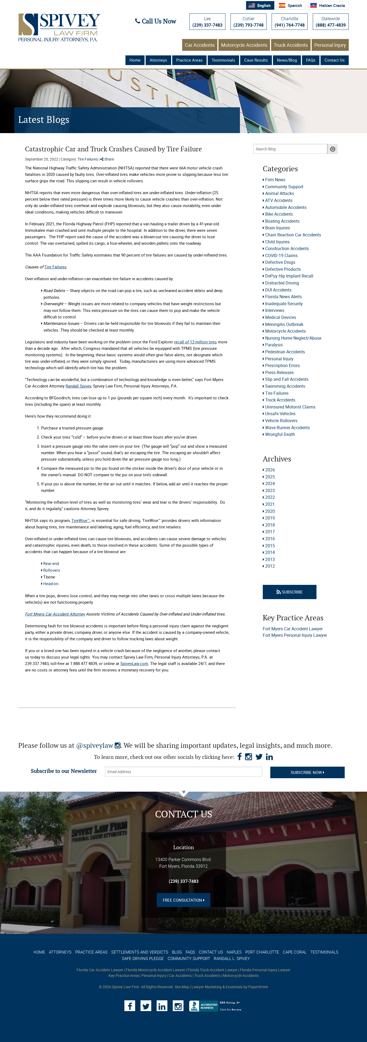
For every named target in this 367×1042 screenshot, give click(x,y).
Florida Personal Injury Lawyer (265, 969)
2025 (270, 477)
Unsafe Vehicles (280, 414)
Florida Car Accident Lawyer (100, 969)
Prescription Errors (282, 365)
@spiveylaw (98, 746)
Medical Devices (280, 317)
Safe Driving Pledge (143, 958)
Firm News (275, 180)
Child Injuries (277, 242)
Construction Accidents (287, 248)
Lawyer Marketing (207, 986)
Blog (177, 952)
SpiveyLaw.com (134, 663)
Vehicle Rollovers (281, 421)
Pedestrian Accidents (285, 352)
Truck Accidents (291, 45)
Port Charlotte (262, 952)
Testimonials (223, 60)
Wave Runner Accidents (287, 428)
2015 (270, 546)
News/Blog (287, 60)
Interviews (274, 310)
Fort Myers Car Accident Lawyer (293, 629)
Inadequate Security (284, 304)
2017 (270, 532)
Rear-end (51, 563)
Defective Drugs (280, 262)
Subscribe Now (307, 772)
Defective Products (283, 269)
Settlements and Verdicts (139, 952)
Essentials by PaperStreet (247, 986)
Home (135, 60)
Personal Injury (330, 45)
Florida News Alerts (283, 297)
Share (108, 159)
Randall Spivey (78, 386)
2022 (270, 497)
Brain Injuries (277, 228)
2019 (270, 518)
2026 (270, 470)
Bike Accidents (279, 214)
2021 (270, 504)
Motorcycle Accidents (244, 45)
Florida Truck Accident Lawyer (213, 969)
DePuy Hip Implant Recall (289, 276)
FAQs (310, 60)
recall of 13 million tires (195, 341)
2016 (270, 539)
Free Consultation (183, 900)
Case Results (256, 60)
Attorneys (158, 60)
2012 (270, 566)
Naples (234, 952)
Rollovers (51, 570)
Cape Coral (295, 952)
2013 (270, 559)
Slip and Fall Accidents (286, 379)
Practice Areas (189, 60)
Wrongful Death (280, 434)
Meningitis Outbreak (284, 324)
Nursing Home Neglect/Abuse (293, 338)
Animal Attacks (279, 193)
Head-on (50, 583)
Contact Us (335, 60)
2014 (270, 552)
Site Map (182, 986)
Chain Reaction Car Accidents (293, 235)
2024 (270, 483)
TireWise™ (80, 520)
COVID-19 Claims (281, 255)
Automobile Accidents (286, 207)
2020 (270, 511)
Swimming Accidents (285, 386)
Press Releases (279, 372)
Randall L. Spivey (232, 958)
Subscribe (292, 592)
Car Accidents (200, 45)
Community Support (284, 187)
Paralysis (274, 345)
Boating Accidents (282, 221)
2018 (270, 525)
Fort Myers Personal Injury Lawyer (295, 635)
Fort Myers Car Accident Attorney (55, 614)
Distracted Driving (282, 283)
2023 (270, 490)
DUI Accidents (278, 290)
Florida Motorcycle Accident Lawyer (155, 969)
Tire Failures (88, 159)
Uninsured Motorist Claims (290, 407)
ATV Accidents (279, 200)
